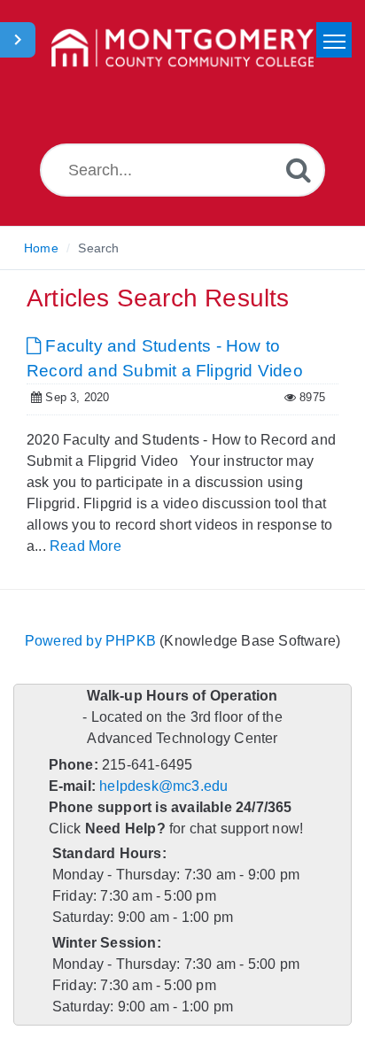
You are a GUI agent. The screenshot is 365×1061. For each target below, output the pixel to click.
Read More (85, 546)
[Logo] (182, 48)
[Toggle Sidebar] (17, 40)
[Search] (298, 169)
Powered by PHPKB (90, 640)
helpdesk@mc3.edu (163, 786)
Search (98, 248)
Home (41, 248)
